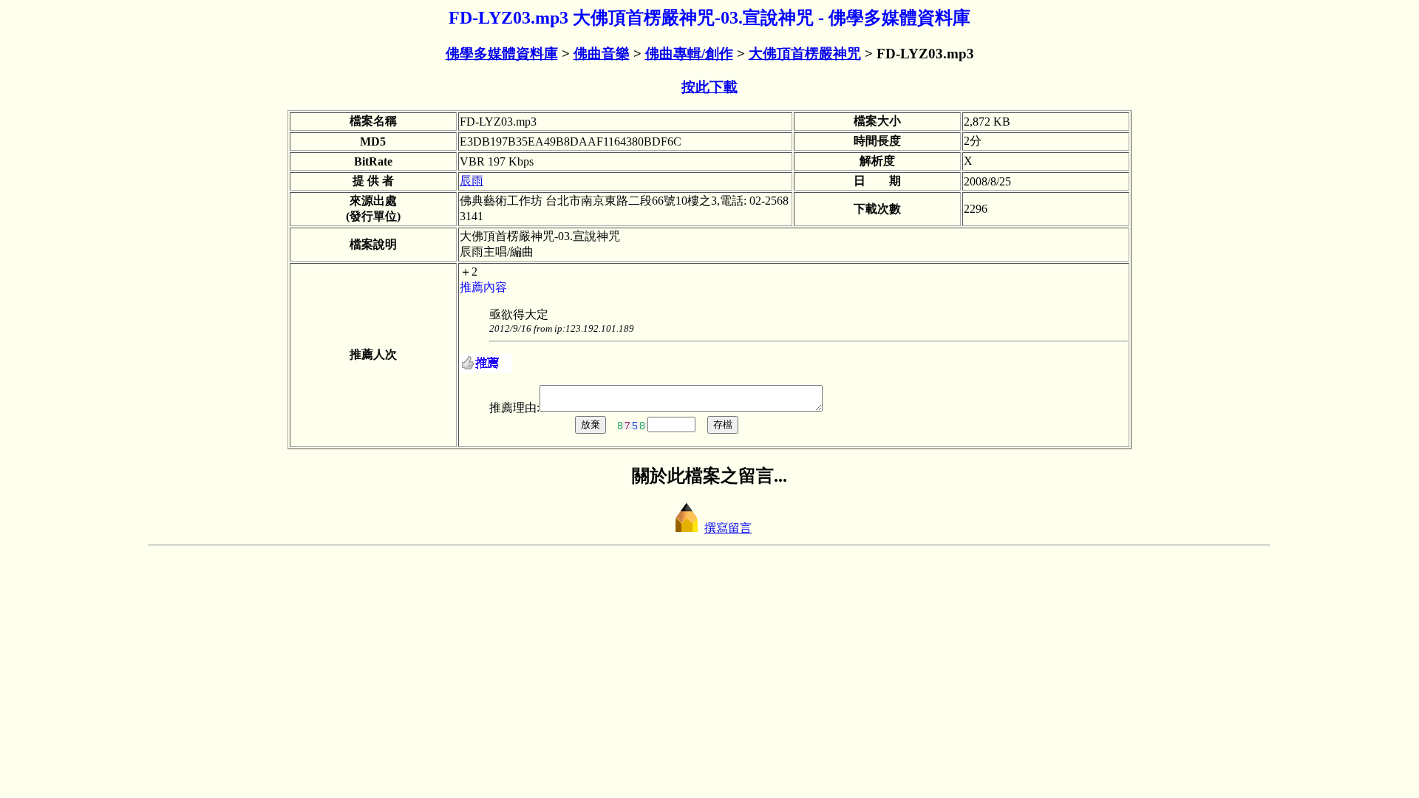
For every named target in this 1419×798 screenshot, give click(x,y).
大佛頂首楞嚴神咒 (805, 53)
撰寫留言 (728, 528)
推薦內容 (483, 287)
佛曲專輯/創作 (689, 53)
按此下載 (709, 87)
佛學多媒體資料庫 (502, 53)
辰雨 (471, 180)
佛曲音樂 (602, 53)
